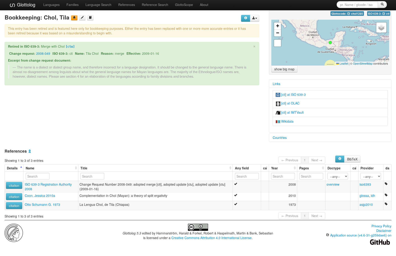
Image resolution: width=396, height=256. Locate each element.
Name (30, 168)
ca (265, 168)
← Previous (289, 160)
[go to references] (90, 17)
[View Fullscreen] (277, 43)
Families (72, 4)
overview (333, 184)
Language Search (98, 4)
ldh (373, 195)
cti (387, 14)
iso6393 (365, 184)
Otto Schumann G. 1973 (42, 204)
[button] (330, 42)
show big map (284, 69)
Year (274, 168)
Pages (304, 168)
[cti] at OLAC (290, 103)
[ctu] (70, 46)
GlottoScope (184, 4)
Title (83, 168)
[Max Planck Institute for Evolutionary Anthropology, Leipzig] (14, 232)
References (126, 4)
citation (14, 185)
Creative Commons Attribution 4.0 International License (211, 237)
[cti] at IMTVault (292, 112)
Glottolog (25, 4)
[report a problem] (74, 17)
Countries (280, 137)
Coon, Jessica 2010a (40, 195)
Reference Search (155, 4)
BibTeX (352, 159)
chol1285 (356, 14)
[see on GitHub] (82, 17)
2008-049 (43, 53)
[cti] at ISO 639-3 (293, 94)
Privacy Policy (381, 226)
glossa (364, 195)
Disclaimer (383, 230)
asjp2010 (366, 204)
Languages (51, 4)
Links (276, 83)
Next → (316, 160)
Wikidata (287, 121)
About (204, 4)
